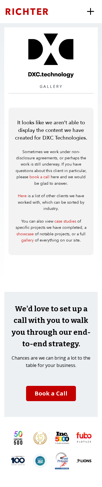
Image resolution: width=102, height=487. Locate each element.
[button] (90, 11)
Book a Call (51, 393)
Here (22, 196)
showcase (25, 234)
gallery (27, 240)
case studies (65, 221)
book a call (39, 177)
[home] (34, 11)
